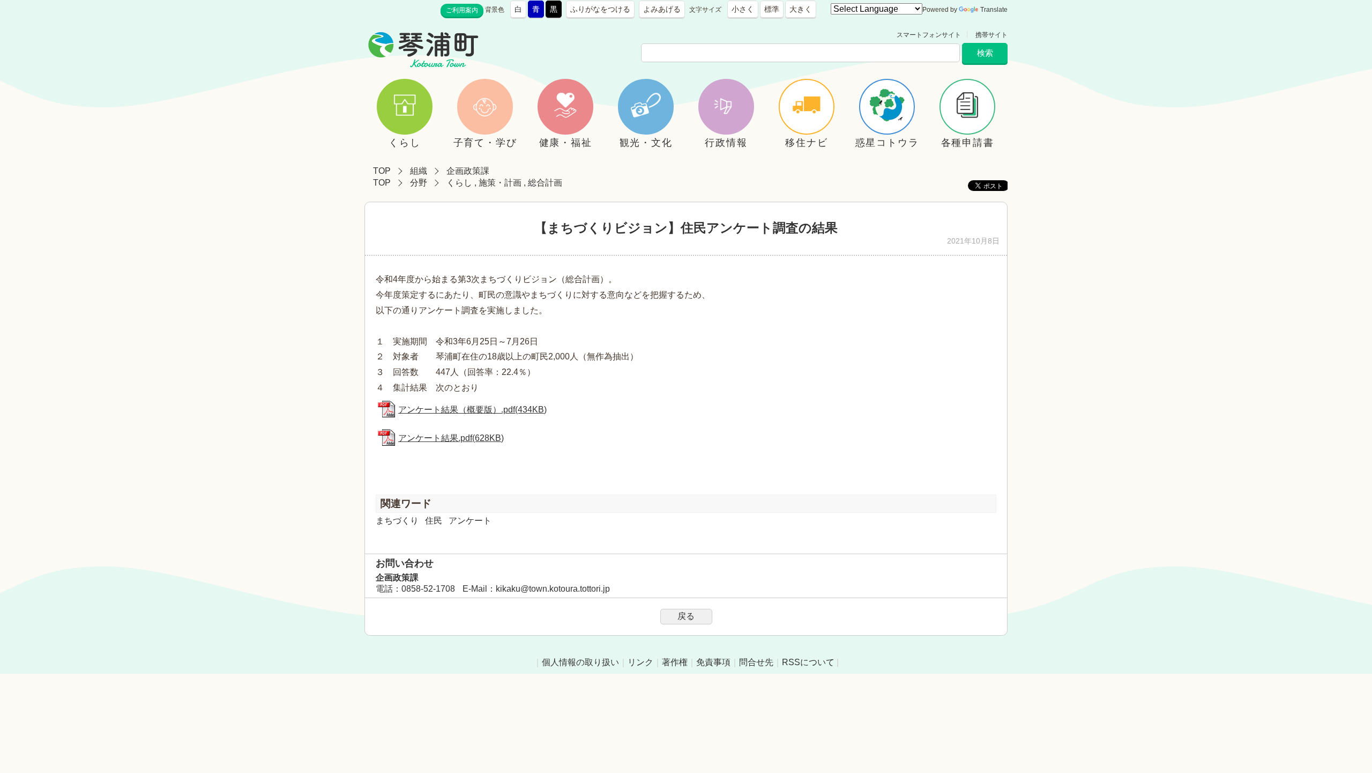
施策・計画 (500, 182)
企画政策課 (467, 170)
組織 (418, 170)
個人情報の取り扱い (580, 662)
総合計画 (545, 182)
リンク (640, 662)
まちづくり (397, 520)
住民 (433, 520)
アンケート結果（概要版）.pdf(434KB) (472, 409)
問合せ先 (756, 662)
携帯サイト (991, 35)
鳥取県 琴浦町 (528, 35)
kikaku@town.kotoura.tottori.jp (553, 588)
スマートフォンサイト (929, 35)
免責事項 (713, 662)
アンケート (470, 520)
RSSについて (808, 662)
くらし (459, 182)
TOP (382, 170)
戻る (686, 616)
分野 (418, 182)
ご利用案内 (462, 10)
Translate (994, 9)
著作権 (675, 662)
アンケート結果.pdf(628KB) (451, 438)
